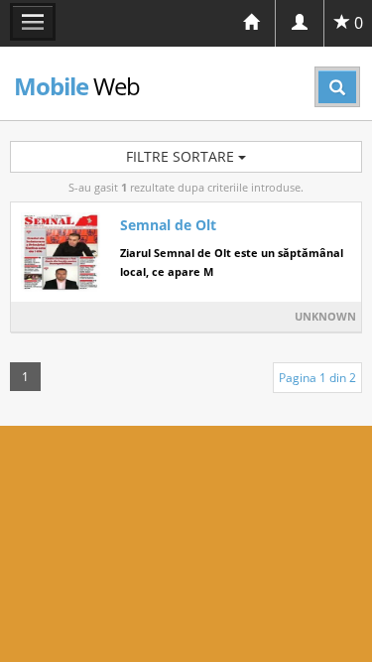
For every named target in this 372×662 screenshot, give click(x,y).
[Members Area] (299, 23)
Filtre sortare (182, 156)
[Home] (251, 23)
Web (77, 85)
